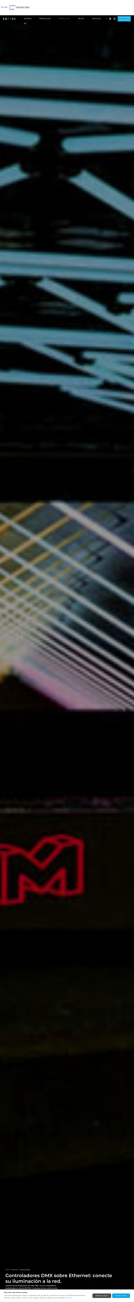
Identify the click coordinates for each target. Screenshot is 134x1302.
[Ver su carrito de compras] (114, 19)
